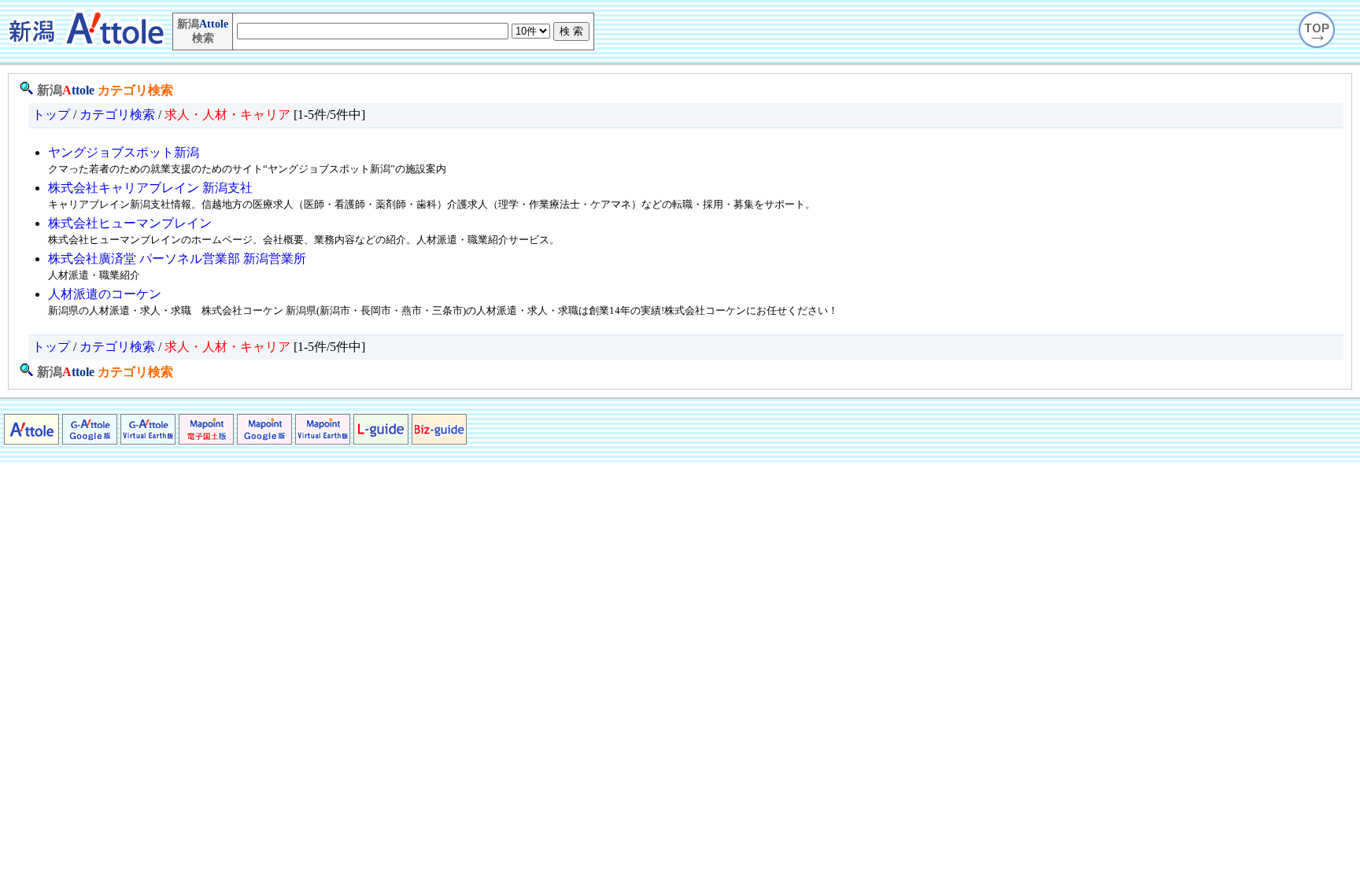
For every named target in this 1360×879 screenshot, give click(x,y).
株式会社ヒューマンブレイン (130, 223)
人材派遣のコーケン (104, 294)
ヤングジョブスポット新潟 (123, 152)
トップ (51, 114)
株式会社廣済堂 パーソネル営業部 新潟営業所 (177, 258)
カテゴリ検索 (135, 90)
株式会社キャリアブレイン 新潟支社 (150, 187)
